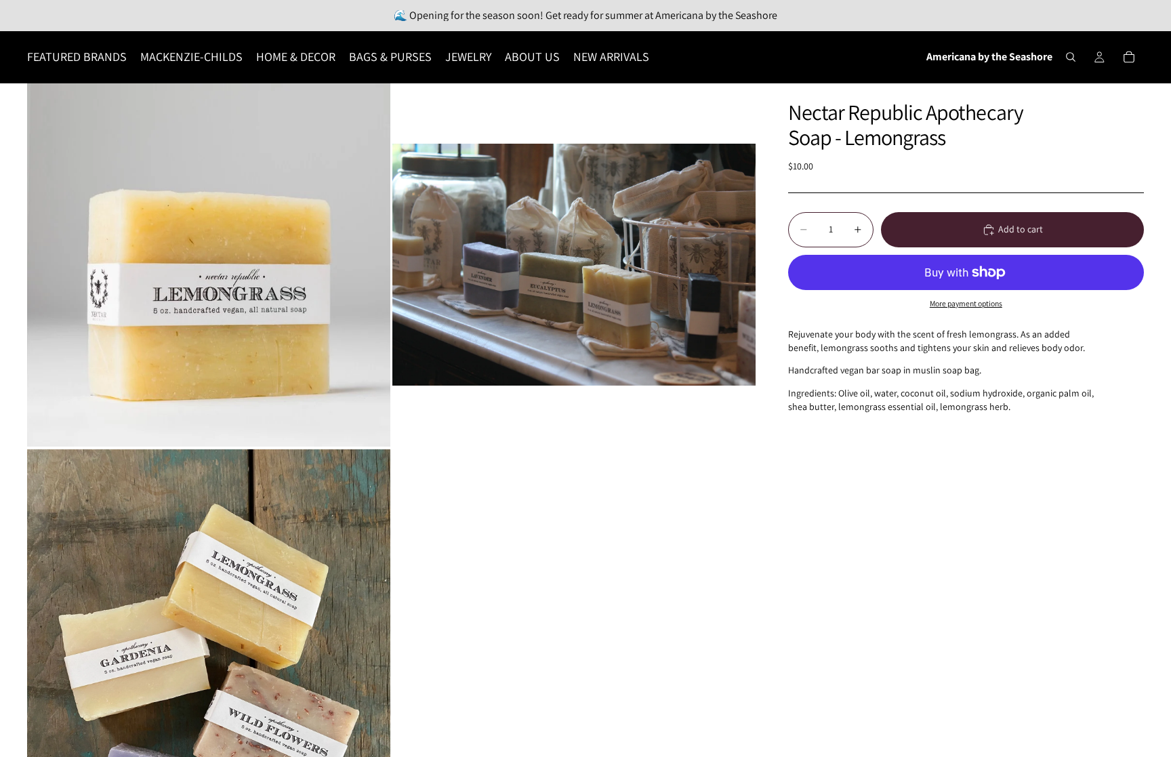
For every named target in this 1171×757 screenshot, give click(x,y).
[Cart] (1129, 57)
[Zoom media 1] (208, 265)
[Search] (1071, 57)
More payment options (966, 303)
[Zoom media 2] (574, 265)
